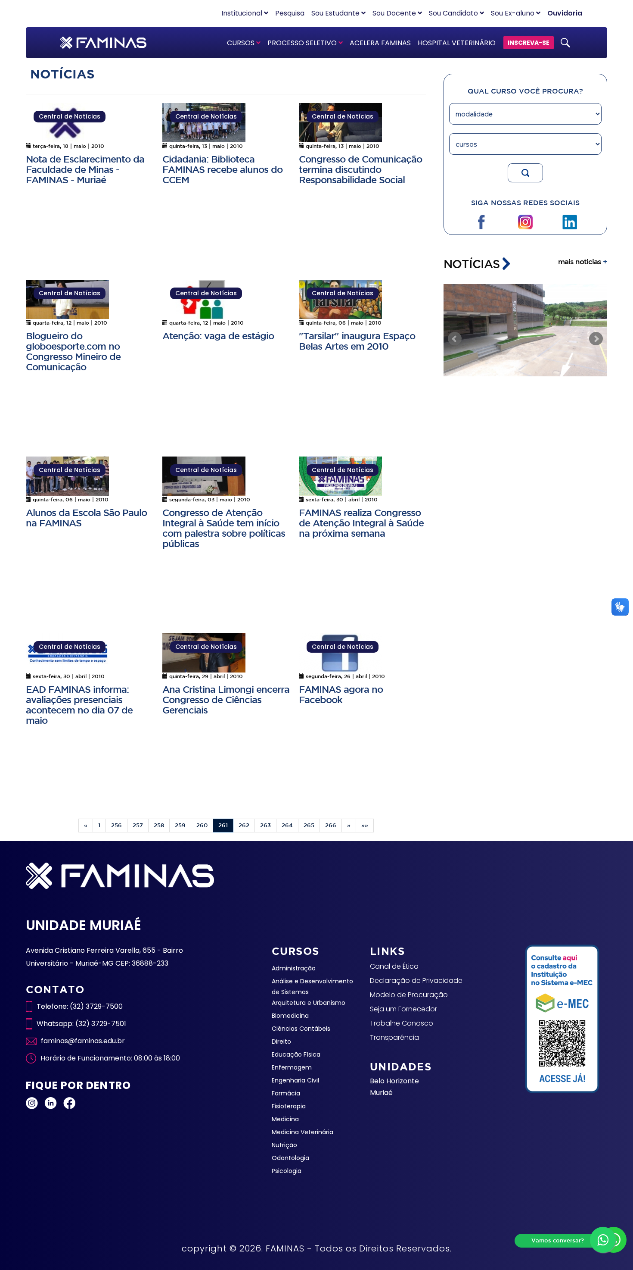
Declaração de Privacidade (416, 980)
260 (202, 825)
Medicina (285, 1119)
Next (596, 339)
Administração (294, 968)
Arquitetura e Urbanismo (308, 1002)
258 (159, 825)
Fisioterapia (289, 1106)
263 (265, 825)
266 (330, 825)
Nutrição (284, 1145)
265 (309, 825)
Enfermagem (292, 1067)
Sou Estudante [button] (336, 13)
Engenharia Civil (295, 1080)
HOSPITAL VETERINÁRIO (457, 42)
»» (364, 825)
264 (287, 825)
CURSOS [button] (241, 43)
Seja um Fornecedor (403, 1009)
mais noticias (582, 261)
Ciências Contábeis (301, 1028)
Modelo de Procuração (409, 995)
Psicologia (286, 1171)
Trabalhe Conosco (401, 1023)
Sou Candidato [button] (454, 13)
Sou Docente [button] (395, 13)
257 (138, 825)
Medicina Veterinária (302, 1132)
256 (116, 825)
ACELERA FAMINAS (380, 42)
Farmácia (286, 1093)
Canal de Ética (394, 966)
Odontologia (290, 1158)
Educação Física (296, 1054)
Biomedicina (290, 1015)
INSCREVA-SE (528, 42)
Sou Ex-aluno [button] (513, 13)
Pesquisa (289, 13)
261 (223, 825)
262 (244, 825)
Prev (455, 339)
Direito (281, 1041)
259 (180, 825)
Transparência (394, 1037)
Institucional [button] (242, 13)
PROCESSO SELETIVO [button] (302, 43)
